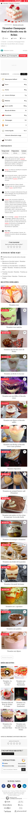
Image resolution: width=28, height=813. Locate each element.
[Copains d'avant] (7, 808)
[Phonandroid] (20, 811)
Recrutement (23, 791)
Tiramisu (17, 3)
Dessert (12, 3)
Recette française (7, 657)
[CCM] (7, 802)
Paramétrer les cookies (19, 792)
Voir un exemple (22, 763)
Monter (7, 169)
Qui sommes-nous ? (6, 791)
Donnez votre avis (18, 25)
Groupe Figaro (21, 793)
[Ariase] (7, 811)
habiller (7, 223)
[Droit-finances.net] (20, 805)
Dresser (7, 199)
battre (11, 188)
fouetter (15, 178)
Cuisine (5, 763)
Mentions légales (13, 793)
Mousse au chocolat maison (10, 261)
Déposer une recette (7, 753)
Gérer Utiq (6, 793)
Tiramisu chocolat (7, 272)
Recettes (6, 3)
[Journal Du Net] (20, 802)
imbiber (16, 216)
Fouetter (22, 159)
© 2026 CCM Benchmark (14, 795)
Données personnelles (8, 792)
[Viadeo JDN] (20, 808)
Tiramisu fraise (6, 276)
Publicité (17, 791)
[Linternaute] (7, 805)
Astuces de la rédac (8, 766)
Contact (13, 791)
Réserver (7, 232)
